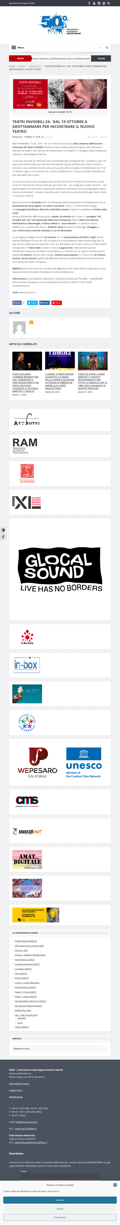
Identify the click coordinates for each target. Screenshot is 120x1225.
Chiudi (60, 1208)
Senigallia (21, 1018)
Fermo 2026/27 (22, 978)
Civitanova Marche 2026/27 (27, 964)
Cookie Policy (15, 1090)
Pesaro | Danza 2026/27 (26, 996)
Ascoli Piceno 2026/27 (25, 959)
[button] (115, 1185)
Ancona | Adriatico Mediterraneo (30, 954)
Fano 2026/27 (21, 973)
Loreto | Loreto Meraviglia (27, 982)
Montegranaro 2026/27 (25, 987)
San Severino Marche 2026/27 (28, 1005)
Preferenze (60, 1217)
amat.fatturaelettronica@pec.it (31, 1142)
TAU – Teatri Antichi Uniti (26, 1015)
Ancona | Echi (21, 950)
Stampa (94, 137)
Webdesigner (16, 1096)
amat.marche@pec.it (26, 1128)
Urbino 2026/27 (22, 1026)
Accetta (60, 1200)
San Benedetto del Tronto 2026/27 (30, 1001)
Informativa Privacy (19, 1083)
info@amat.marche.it (26, 1122)
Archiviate (48, 137)
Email (105, 137)
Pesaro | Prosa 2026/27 (25, 992)
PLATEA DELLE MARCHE (26, 941)
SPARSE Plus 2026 (23, 1010)
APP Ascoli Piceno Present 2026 (29, 945)
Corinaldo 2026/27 (23, 968)
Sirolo (20, 1022)
